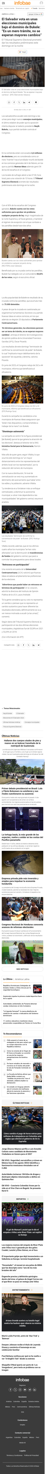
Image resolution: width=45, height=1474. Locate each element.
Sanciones (39, 8)
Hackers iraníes (7, 8)
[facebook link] (10, 1389)
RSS (22, 1412)
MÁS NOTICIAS (22, 969)
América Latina (8, 14)
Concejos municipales (32, 722)
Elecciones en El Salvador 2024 (13, 718)
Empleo (22, 1425)
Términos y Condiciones (14, 1455)
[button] (3, 3)
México (7, 1407)
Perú (13, 1407)
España (24, 1401)
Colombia (16, 1401)
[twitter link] (15, 1389)
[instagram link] (20, 1389)
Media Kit (22, 1443)
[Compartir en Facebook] (14, 102)
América (9, 1401)
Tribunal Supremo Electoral (12, 727)
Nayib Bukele (7, 713)
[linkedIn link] (34, 1389)
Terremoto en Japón (20, 8)
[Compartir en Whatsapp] (9, 102)
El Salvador (20, 713)
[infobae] (22, 3)
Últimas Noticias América (11, 722)
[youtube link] (25, 1389)
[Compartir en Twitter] (19, 102)
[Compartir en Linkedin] (24, 102)
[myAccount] (41, 3)
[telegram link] (29, 1389)
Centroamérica (22, 1407)
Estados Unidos (33, 1401)
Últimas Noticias (34, 1407)
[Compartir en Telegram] (29, 102)
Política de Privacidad (31, 1455)
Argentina (9, 1437)
